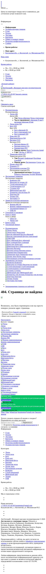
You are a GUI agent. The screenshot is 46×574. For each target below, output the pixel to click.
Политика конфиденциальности (17, 41)
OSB (7, 478)
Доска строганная (37, 118)
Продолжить (5, 320)
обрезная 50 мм (27, 122)
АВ (27, 152)
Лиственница (31, 162)
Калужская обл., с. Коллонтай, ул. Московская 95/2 (24, 53)
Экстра (21, 152)
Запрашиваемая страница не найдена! (19, 286)
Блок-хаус (9, 458)
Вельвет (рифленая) (25, 158)
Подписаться (27, 422)
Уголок (32, 174)
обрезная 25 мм (36, 120)
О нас (7, 31)
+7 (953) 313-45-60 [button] (8, 505)
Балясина (8, 470)
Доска (7, 452)
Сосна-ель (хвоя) (37, 150)
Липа (28, 150)
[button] (5, 57)
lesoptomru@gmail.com (23, 505)
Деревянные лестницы (14, 260)
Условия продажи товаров (15, 29)
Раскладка (25, 174)
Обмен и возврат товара (14, 39)
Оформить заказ (7, 104)
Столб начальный (12, 472)
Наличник (36, 172)
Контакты (9, 37)
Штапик (39, 174)
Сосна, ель (40, 162)
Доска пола (9, 454)
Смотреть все (6, 400)
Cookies (8, 43)
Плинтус (17, 174)
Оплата (8, 33)
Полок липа (9, 466)
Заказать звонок (21, 94)
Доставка (8, 35)
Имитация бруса (11, 460)
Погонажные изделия (13, 468)
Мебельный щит (11, 474)
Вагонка (8, 462)
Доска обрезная (24, 118)
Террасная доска (11, 464)
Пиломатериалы (11, 228)
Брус (7, 456)
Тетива (8, 476)
